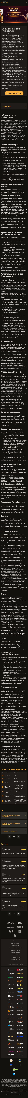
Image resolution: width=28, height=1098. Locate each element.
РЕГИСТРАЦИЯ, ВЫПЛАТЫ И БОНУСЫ (15, 964)
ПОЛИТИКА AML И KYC (15, 959)
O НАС (10, 940)
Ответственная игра (17, 940)
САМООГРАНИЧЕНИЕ (15, 954)
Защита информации (15, 943)
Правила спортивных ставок (15, 947)
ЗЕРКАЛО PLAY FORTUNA (14, 93)
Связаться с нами (15, 945)
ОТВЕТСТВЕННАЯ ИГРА (15, 950)
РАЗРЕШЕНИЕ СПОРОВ (15, 957)
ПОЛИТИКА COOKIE (15, 952)
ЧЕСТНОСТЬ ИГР (15, 962)
